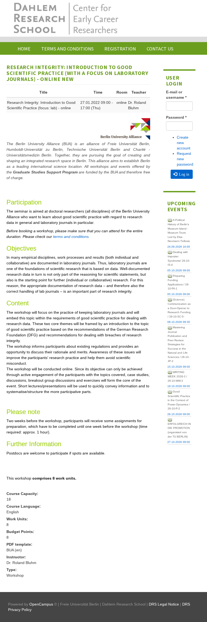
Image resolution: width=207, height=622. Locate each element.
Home (24, 49)
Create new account (183, 142)
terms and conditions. (71, 236)
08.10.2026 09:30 (178, 321)
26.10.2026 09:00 (178, 414)
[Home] (65, 18)
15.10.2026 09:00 (178, 366)
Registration (120, 49)
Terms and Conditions (67, 49)
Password (176, 117)
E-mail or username (176, 95)
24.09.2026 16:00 (178, 246)
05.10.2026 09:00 (178, 270)
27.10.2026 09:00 (178, 441)
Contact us (160, 49)
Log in (183, 174)
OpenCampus (41, 604)
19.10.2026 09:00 (178, 386)
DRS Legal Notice (164, 604)
